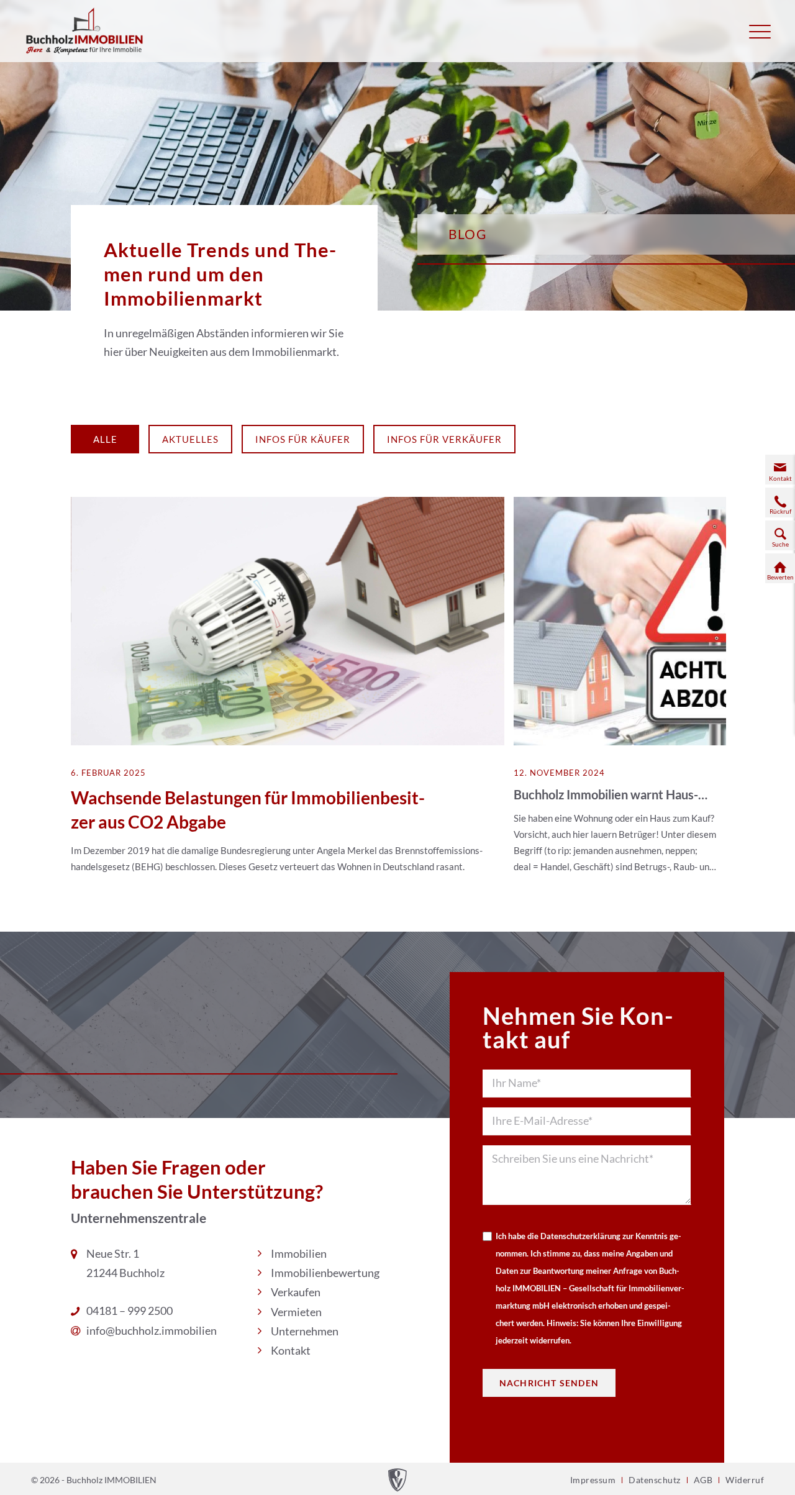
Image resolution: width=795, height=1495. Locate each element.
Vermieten (296, 1312)
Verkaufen (295, 1292)
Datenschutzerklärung (580, 1236)
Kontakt (291, 1350)
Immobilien (299, 1253)
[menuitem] (760, 31)
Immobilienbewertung (325, 1272)
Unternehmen (304, 1331)
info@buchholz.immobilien (151, 1330)
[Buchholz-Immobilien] (85, 31)
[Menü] (760, 31)
